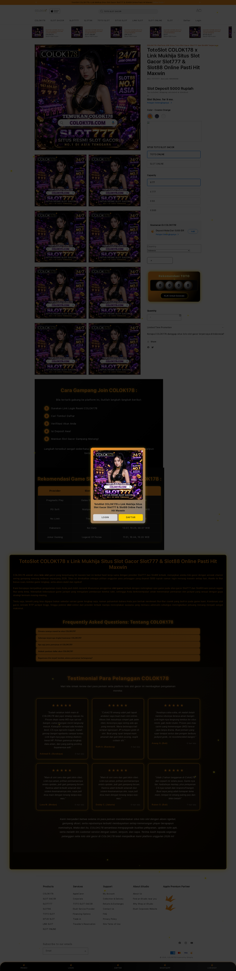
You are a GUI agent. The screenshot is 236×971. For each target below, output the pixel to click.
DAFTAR (130, 517)
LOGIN (105, 517)
